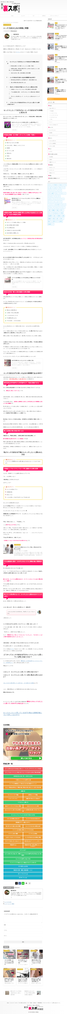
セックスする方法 (8, 902)
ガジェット (63, 193)
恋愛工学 (23, 791)
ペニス (49, 204)
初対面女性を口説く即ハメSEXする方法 (23, 776)
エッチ (6, 903)
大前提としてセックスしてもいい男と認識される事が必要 (22, 89)
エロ (33, 15)
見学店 (60, 221)
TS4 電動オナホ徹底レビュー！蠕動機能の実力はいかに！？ (60, 91)
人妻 (49, 210)
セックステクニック (53, 135)
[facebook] (19, 883)
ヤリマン (18, 52)
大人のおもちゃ (56, 212)
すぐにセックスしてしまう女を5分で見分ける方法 (23, 815)
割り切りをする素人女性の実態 (13, 826)
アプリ (49, 190)
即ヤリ (62, 210)
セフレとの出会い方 (53, 124)
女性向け (44, 15)
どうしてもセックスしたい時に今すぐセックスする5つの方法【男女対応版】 (23, 772)
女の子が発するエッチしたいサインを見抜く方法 (22, 961)
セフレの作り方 (52, 140)
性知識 (50, 132)
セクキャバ (50, 198)
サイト (5, 935)
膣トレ (62, 218)
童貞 (54, 218)
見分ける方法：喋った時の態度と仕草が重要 (20, 73)
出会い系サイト (52, 108)
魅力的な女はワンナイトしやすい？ (33, 841)
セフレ (51, 138)
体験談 (13, 903)
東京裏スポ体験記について (55, 178)
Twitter (60, 184)
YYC (51, 119)
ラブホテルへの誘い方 (23, 802)
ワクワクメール (53, 117)
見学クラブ (55, 221)
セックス (23, 15)
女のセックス (52, 167)
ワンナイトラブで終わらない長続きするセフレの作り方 (23, 862)
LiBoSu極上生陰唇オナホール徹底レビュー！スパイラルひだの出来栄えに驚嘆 (61, 81)
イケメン (54, 190)
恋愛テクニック (52, 162)
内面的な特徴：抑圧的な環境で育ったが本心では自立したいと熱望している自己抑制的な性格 (24, 69)
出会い (12, 15)
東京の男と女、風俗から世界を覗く (33, 1005)
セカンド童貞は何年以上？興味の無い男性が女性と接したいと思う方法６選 (23, 787)
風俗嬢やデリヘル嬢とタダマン (23, 822)
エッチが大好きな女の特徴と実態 (33, 837)
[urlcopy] (29, 883)
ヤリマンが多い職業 (13, 833)
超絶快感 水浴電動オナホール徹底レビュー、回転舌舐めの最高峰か (61, 48)
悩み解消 (25, 550)
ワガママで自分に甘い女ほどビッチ (13, 841)
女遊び (50, 159)
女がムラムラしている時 (33, 806)
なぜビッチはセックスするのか (13, 837)
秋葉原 (49, 218)
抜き (55, 215)
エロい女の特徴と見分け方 (13, 818)
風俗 (50, 175)
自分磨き (51, 156)
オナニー (57, 193)
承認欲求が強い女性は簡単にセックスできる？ (33, 845)
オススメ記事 (50, 193)
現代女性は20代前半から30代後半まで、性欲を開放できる (23, 79)
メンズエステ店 (56, 204)
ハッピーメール (53, 113)
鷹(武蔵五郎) (14, 31)
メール (5, 930)
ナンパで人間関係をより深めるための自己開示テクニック (23, 783)
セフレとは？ (23, 850)
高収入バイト (52, 172)
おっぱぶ (50, 187)
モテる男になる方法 (23, 866)
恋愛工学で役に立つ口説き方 (33, 798)
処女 (58, 210)
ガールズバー (50, 196)
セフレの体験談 (52, 143)
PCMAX (52, 111)
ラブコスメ (50, 207)
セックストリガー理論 (13, 794)
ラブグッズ (51, 170)
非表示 (24, 57)
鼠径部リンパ (50, 224)
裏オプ (49, 221)
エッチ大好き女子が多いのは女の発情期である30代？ (22, 77)
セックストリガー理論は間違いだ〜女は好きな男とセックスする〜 (22, 980)
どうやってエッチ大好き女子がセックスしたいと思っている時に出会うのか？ (23, 103)
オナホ (50, 151)
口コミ (49, 212)
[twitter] (11, 41)
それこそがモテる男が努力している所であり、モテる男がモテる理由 (18, 683)
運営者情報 (40, 1002)
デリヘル (62, 198)
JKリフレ (50, 184)
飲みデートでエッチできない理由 (13, 806)
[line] (23, 883)
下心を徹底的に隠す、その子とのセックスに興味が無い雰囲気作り (24, 92)
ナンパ (50, 122)
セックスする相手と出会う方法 (23, 859)
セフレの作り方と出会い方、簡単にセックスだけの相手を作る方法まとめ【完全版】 (23, 854)
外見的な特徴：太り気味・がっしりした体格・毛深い (21, 66)
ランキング (57, 207)
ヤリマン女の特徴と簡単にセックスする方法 (23, 830)
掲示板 (59, 215)
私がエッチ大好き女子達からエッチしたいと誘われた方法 (23, 87)
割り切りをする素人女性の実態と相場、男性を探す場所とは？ (36, 980)
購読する (52, 99)
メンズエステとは (23, 873)
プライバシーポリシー (54, 15)
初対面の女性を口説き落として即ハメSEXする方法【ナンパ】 (9, 980)
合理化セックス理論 (33, 794)
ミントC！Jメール (54, 115)
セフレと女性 (52, 146)
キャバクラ (58, 196)
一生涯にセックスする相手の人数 (23, 780)
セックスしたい (52, 130)
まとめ (55, 187)
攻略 (63, 215)
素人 (58, 218)
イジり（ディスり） (13, 798)
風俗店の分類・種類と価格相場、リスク (23, 870)
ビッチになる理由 (33, 833)
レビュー (63, 207)
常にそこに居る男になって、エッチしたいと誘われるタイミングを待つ (24, 97)
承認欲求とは (13, 844)
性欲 (62, 212)
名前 (5, 924)
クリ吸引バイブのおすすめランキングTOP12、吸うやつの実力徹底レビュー (61, 37)
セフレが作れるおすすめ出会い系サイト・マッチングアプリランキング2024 (23, 768)
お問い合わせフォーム (56, 1002)
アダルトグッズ (62, 187)
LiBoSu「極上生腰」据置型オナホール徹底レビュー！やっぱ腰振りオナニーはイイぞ (61, 70)
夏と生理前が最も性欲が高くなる (17, 82)
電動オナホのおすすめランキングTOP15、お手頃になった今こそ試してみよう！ (61, 26)
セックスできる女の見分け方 (33, 818)
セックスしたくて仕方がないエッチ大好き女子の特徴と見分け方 (23, 62)
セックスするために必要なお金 (33, 826)
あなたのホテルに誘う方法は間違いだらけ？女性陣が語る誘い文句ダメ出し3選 (23, 810)
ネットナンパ (50, 201)
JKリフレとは (23, 877)
